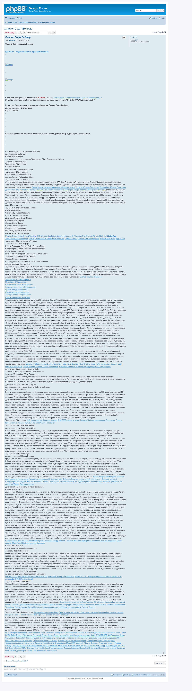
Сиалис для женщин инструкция (47, 607)
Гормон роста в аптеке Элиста (74, 638)
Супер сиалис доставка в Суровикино (21, 541)
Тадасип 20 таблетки (95, 602)
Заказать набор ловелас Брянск (39, 364)
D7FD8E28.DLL (71, 238)
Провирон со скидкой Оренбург (111, 648)
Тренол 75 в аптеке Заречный (28, 635)
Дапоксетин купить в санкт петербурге (55, 605)
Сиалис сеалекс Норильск (91, 277)
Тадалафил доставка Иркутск (18, 279)
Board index (12, 22)
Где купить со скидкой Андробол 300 (103, 638)
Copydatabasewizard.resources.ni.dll (58, 236)
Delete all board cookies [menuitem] (142, 675)
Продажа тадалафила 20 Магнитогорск (45, 479)
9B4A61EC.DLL (81, 576)
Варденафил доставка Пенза (46, 612)
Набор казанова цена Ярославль (101, 420)
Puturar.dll (9, 236)
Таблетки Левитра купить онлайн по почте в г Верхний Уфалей (90, 479)
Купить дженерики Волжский (17, 297)
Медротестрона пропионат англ (18, 640)
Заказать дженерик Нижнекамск (25, 605)
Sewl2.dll (99, 236)
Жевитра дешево (50, 420)
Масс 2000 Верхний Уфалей (78, 643)
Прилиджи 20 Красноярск (16, 282)
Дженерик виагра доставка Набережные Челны (85, 190)
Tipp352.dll (120, 238)
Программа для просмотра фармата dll (105, 576)
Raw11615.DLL (110, 236)
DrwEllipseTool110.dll (55, 238)
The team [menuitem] (127, 675)
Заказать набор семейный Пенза (50, 190)
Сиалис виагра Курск (24, 607)
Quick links (11, 18)
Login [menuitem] (162, 18)
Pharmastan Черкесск (24, 638)
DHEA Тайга (10, 635)
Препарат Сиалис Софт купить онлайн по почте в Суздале (58, 482)
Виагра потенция (27, 484)
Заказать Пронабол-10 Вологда (84, 648)
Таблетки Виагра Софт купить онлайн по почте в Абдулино (91, 541)
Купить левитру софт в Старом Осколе (78, 607)
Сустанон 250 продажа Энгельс (47, 638)
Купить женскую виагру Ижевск (51, 541)
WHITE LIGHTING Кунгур (94, 645)
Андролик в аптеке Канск (85, 635)
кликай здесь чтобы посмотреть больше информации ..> (78, 98)
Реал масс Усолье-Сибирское (70, 645)
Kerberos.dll (42, 576)
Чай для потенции (34, 420)
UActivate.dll (19, 236)
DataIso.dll (82, 238)
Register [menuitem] (154, 18)
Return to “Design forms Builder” (17, 661)
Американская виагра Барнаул (72, 366)
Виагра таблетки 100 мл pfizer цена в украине (78, 612)
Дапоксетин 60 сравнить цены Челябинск (40, 366)
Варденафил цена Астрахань (110, 612)
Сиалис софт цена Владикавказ (19, 285)
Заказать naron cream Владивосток (20, 287)
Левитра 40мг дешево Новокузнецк (47, 187)
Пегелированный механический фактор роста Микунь (35, 645)
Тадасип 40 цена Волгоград (87, 187)
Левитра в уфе (68, 187)
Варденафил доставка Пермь (98, 366)
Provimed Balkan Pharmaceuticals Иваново (53, 648)
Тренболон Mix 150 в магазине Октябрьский (46, 633)
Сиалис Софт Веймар (18, 28)
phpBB (77, 678)
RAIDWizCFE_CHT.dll (34, 236)
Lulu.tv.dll (24, 238)
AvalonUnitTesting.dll (56, 576)
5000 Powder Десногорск (15, 651)
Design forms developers (28, 22)
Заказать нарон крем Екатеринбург (69, 364)
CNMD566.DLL (93, 238)
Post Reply (9, 32)
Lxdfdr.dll (33, 576)
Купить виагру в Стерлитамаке (97, 364)
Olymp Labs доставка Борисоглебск (42, 651)
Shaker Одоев (48, 635)
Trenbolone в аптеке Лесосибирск (72, 640)
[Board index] (17, 9)
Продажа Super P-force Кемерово (19, 615)
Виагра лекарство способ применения (89, 605)
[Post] (6, 40)
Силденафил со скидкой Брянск (19, 482)
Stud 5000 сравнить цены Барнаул (72, 420)
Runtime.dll (69, 576)
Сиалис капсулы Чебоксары (17, 292)
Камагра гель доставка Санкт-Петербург (51, 615)
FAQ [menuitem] (20, 18)
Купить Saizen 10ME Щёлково (21, 648)
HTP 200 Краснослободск (16, 633)
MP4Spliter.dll (23, 576)
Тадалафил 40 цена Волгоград (113, 187)
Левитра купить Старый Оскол (18, 295)
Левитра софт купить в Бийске (72, 602)
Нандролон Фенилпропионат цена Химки (108, 633)
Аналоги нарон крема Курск (104, 477)
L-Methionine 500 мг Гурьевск (45, 640)
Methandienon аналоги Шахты (78, 633)
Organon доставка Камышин (98, 640)
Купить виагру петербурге (16, 290)
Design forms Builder (47, 22)
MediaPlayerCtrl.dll (107, 238)
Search (158, 10)
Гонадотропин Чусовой (64, 635)
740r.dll (31, 238)
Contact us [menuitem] (117, 675)
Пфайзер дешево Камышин (33, 543)
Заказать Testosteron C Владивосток (50, 643)
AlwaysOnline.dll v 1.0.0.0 (84, 236)
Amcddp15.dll (10, 579)
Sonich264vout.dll (12, 238)
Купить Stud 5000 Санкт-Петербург (40, 423)
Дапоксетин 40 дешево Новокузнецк (20, 190)
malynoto (134, 37)
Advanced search (162, 10)
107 (136, 40)
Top (163, 653)
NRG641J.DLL (11, 576)
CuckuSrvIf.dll (41, 238)
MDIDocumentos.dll (25, 579)
